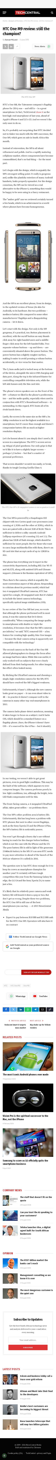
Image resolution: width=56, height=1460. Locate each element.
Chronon (37, 1447)
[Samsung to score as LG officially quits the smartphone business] (28, 1142)
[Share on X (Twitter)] (5, 46)
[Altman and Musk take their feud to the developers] (10, 1394)
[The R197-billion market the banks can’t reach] (10, 1263)
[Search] (51, 13)
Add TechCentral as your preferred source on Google (29, 946)
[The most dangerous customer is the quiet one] (10, 1293)
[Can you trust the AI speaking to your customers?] (10, 1215)
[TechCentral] (28, 12)
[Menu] (4, 13)
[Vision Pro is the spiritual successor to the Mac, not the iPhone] (28, 1098)
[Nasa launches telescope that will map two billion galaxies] (10, 1424)
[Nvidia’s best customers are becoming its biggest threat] (10, 1409)
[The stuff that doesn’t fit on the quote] (10, 1200)
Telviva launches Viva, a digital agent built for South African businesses (35, 1230)
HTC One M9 (15, 986)
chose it (39, 112)
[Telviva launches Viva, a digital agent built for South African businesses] (10, 1230)
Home (5, 21)
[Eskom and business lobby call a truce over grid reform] (10, 1379)
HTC (5, 986)
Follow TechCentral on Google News (30, 936)
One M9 (26, 986)
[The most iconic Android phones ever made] (28, 1056)
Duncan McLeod (11, 40)
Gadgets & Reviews (16, 21)
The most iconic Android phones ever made (26, 1074)
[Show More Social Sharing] (17, 46)
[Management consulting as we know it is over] (10, 1278)
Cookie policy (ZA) (15, 1453)
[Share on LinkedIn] (11, 46)
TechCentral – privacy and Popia (38, 1453)
